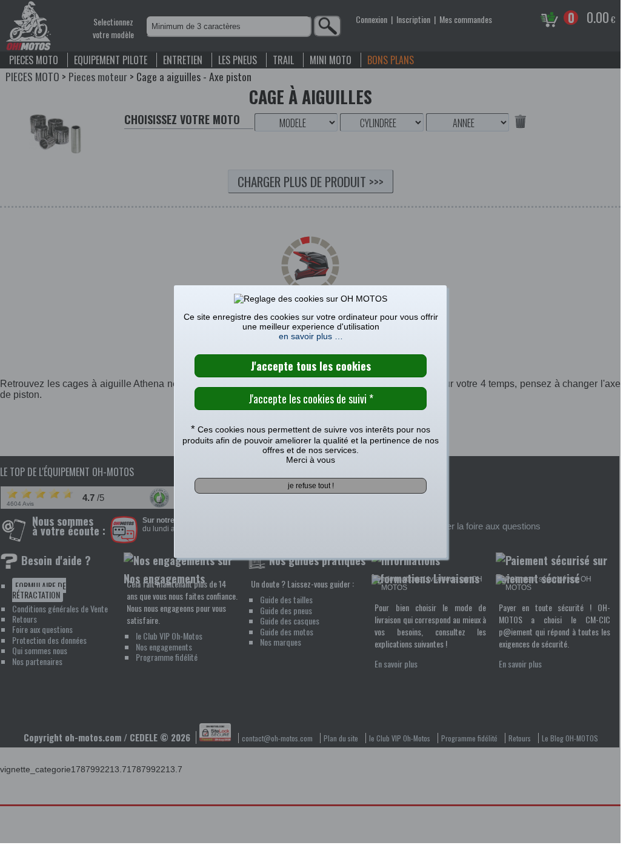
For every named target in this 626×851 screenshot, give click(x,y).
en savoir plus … (311, 336)
